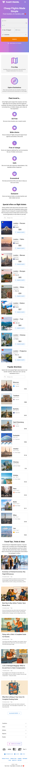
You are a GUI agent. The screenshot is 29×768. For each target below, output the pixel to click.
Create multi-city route (15, 43)
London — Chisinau (19, 335)
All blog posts (13, 713)
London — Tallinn (18, 239)
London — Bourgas (19, 271)
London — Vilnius (18, 287)
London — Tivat (18, 319)
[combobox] (15, 21)
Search (14, 39)
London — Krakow (19, 303)
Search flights (20, 232)
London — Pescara (19, 223)
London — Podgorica (19, 351)
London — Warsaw (19, 255)
